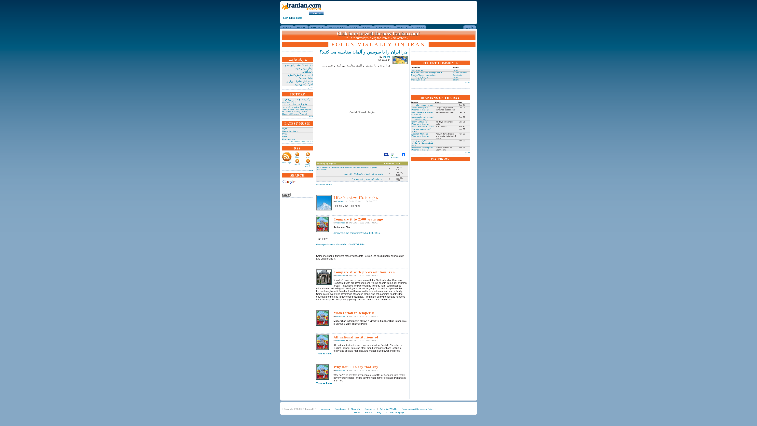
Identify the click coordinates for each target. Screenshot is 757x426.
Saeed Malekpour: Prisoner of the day (420, 108)
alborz (456, 80)
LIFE (353, 27)
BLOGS (402, 27)
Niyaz (284, 129)
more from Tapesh (324, 184)
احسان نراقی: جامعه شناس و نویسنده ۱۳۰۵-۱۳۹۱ (422, 118)
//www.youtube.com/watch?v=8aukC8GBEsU (357, 233)
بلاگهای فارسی (307, 165)
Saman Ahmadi (460, 73)
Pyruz (284, 134)
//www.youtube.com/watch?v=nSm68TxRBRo (340, 244)
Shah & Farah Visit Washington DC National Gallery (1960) (296, 110)
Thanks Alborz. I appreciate (423, 75)
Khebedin (340, 201)
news (308, 157)
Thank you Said (418, 80)
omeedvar (340, 276)
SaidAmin (457, 75)
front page (287, 162)
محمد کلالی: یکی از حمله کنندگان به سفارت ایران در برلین (422, 143)
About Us (355, 409)
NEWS (366, 27)
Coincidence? (417, 70)
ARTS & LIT (336, 27)
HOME (287, 27)
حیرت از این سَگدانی (419, 77)
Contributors (340, 409)
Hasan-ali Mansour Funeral (294, 114)
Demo (455, 70)
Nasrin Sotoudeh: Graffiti (422, 126)
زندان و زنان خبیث (304, 68)
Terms (357, 412)
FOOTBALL (384, 27)
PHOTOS (317, 27)
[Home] (301, 10)
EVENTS (418, 27)
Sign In (287, 18)
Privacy (368, 412)
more (311, 117)
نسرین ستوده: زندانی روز (422, 105)
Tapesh (387, 57)
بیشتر (311, 87)
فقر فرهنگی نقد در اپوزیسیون (298, 65)
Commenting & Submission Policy (418, 409)
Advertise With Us (388, 409)
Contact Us (370, 409)
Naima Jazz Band (290, 131)
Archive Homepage (395, 412)
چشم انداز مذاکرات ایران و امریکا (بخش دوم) (300, 83)
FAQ (379, 412)
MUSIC (301, 27)
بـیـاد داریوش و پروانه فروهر (294, 107)
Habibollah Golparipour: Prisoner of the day (422, 149)
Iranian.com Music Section (301, 141)
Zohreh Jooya (288, 139)
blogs (297, 157)
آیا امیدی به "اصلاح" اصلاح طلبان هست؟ (300, 76)
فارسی (469, 27)
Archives (325, 409)
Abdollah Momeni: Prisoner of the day (420, 135)
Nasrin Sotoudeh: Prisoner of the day (420, 123)
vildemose (340, 223)
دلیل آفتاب (307, 71)
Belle (284, 136)
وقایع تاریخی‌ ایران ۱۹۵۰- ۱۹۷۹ (294, 104)
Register (297, 18)
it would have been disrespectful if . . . (428, 73)
